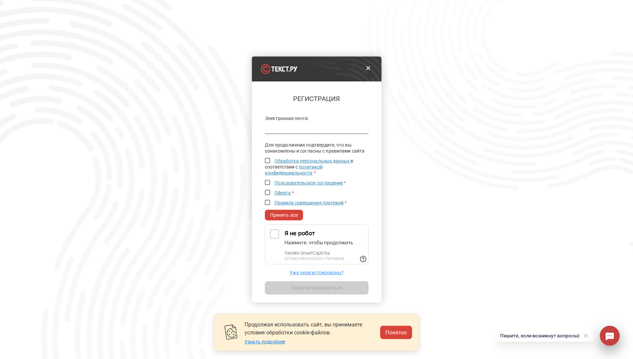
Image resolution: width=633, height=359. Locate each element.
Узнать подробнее (265, 341)
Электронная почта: (287, 118)
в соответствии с (309, 167)
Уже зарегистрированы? (317, 272)
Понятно (396, 332)
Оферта (282, 192)
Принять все (284, 215)
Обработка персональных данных (312, 161)
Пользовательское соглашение (308, 182)
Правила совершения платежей (309, 202)
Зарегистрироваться (317, 288)
